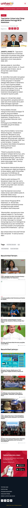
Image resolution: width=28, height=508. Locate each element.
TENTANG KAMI (4, 487)
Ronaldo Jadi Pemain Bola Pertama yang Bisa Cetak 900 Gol (13, 343)
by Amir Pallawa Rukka (4, 345)
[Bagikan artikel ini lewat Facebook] (10, 28)
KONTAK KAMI (4, 489)
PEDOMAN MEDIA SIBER (6, 491)
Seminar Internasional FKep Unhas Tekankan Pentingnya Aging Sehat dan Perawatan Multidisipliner (13, 440)
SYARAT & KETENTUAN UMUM (8, 496)
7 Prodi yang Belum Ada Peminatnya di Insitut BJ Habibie (13, 298)
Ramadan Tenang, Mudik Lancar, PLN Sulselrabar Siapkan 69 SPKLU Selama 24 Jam (12, 371)
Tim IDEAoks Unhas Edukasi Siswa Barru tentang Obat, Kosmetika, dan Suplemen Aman (12, 394)
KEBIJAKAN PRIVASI (5, 493)
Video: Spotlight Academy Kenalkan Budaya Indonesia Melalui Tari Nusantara (12, 277)
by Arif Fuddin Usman (4, 279)
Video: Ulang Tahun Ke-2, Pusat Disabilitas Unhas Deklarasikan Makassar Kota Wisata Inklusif (12, 417)
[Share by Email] (18, 28)
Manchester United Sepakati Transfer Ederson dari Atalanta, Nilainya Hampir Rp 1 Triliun (12, 321)
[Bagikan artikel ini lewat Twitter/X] (12, 28)
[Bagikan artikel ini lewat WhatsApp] (15, 28)
